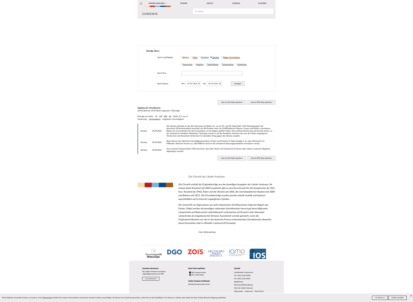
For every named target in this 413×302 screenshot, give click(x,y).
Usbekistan (242, 64)
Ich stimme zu (380, 297)
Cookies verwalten (397, 297)
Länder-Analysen (156, 3)
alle (170, 116)
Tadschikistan (212, 64)
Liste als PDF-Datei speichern (261, 102)
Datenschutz (238, 291)
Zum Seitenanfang (207, 232)
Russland (205, 57)
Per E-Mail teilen (197, 275)
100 (160, 116)
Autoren (262, 3)
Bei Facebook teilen (198, 272)
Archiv (210, 3)
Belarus (186, 57)
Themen (183, 3)
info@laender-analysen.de (243, 272)
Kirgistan (200, 64)
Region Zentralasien (231, 57)
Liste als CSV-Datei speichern (231, 102)
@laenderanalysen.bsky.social (199, 284)
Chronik (236, 3)
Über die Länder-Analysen (243, 288)
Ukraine (215, 57)
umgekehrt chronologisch (173, 119)
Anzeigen (237, 84)
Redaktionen (238, 282)
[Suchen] (195, 11)
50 (156, 116)
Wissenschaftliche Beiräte (243, 285)
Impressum (249, 291)
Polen (195, 57)
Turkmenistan (228, 64)
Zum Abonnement (150, 278)
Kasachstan (187, 64)
